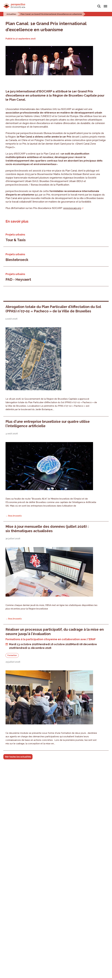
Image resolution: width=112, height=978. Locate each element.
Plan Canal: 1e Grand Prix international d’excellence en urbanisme (51, 14)
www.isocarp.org (72, 208)
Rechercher (99, 4)
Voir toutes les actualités (18, 757)
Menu (105, 4)
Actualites (11, 14)
